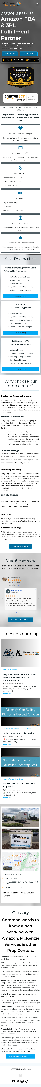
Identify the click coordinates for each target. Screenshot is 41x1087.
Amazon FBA (8, 729)
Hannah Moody (10, 683)
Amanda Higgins (16, 590)
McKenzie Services (10, 670)
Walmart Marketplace (22, 729)
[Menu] (37, 4)
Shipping (22, 779)
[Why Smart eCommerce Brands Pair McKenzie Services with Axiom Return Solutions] (20, 653)
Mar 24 (21, 683)
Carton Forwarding (10, 779)
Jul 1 (20, 790)
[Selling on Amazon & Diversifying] (20, 712)
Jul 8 (20, 736)
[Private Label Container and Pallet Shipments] (20, 762)
